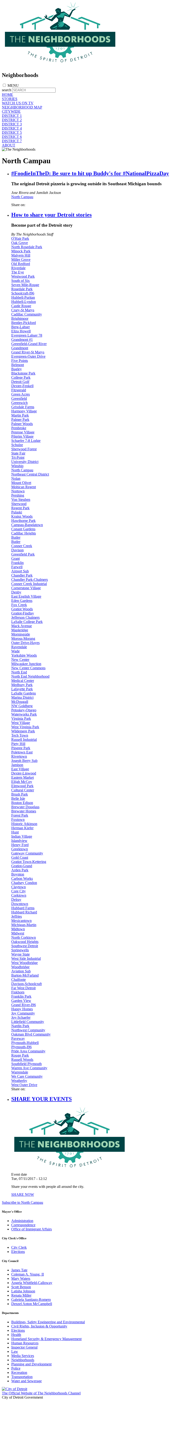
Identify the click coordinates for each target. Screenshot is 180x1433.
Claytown (18, 887)
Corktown (18, 895)
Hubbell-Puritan (23, 297)
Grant (15, 558)
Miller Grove (20, 260)
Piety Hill (18, 744)
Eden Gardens (21, 601)
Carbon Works (22, 878)
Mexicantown (21, 921)
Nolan (15, 478)
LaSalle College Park (27, 622)
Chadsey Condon (24, 883)
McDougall (19, 702)
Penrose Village (22, 432)
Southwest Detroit (24, 946)
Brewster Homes (23, 811)
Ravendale (19, 647)
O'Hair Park (20, 238)
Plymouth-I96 (21, 1047)
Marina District (22, 697)
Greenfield (19, 398)
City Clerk (19, 1247)
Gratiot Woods (22, 609)
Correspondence (23, 1225)
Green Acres (20, 394)
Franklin (17, 563)
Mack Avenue (21, 626)
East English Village (26, 596)
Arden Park (19, 870)
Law (14, 1351)
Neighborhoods (22, 1360)
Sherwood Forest (24, 449)
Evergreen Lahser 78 (26, 335)
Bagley (16, 369)
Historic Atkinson (24, 824)
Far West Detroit (23, 988)
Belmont (17, 365)
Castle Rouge (21, 306)
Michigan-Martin (23, 925)
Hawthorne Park (23, 521)
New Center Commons (28, 668)
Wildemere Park (23, 731)
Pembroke (18, 428)
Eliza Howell (21, 331)
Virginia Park (21, 718)
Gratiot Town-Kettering (28, 862)
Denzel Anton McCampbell (31, 1304)
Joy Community (23, 1013)
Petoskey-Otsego (23, 710)
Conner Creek (21, 546)
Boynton (17, 874)
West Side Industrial (26, 958)
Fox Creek (19, 605)
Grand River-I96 (23, 1005)
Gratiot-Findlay (22, 613)
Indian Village (21, 836)
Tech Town (19, 735)
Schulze (17, 445)
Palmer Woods (22, 424)
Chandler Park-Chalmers (29, 580)
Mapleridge (19, 630)
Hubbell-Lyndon (23, 302)
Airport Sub (20, 571)
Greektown (19, 849)
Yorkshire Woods (24, 655)
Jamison (17, 765)
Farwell (16, 567)
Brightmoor (19, 318)
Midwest (17, 933)
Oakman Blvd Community (31, 1034)
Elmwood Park (22, 786)
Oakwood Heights (24, 942)
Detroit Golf (20, 382)
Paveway (18, 1038)
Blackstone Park (23, 373)
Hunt (15, 832)
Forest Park (19, 815)
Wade (15, 651)
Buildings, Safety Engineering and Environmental (48, 1322)
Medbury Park (22, 685)
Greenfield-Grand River (29, 344)
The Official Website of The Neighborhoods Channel (41, 1393)
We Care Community (27, 1076)
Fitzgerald (18, 390)
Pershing (17, 495)
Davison (17, 550)
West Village (20, 723)
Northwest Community (28, 1030)
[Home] (60, 65)
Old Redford (20, 264)
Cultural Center (22, 790)
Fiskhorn (17, 992)
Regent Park (20, 508)
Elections (18, 1252)
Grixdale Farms (22, 407)
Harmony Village (24, 411)
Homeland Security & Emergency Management (46, 1339)
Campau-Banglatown (27, 525)
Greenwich (19, 403)
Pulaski (16, 512)
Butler (15, 537)
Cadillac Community (26, 314)
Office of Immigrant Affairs (31, 1229)
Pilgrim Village (22, 436)
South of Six (20, 281)
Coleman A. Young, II (27, 1274)
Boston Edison (22, 803)
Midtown (18, 929)
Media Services (22, 1356)
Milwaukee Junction (26, 664)
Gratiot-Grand (21, 866)
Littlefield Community (27, 1022)
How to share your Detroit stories (51, 215)
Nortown (18, 491)
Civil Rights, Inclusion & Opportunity (39, 1326)
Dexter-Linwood (23, 773)
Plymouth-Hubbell (25, 1043)
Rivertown (19, 756)
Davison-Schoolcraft (26, 984)
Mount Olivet (21, 483)
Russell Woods (22, 1060)
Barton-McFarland (25, 975)
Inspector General (24, 1347)
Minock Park (20, 251)
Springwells (20, 950)
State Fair (18, 453)
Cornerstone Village (26, 588)
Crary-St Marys (22, 310)
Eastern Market (22, 777)
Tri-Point (17, 457)
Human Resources (24, 1343)
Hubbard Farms (22, 908)
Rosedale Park (22, 289)
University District (24, 462)
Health (16, 1335)
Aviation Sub (21, 971)
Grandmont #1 (22, 340)
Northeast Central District (30, 474)
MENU (13, 85)
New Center (20, 660)
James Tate (19, 1270)
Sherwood (18, 504)
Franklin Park (21, 996)
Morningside (20, 634)
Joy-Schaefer (20, 1017)
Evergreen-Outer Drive (28, 356)
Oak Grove (19, 243)
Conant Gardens (23, 529)
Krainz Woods (22, 516)
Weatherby (19, 1081)
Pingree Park (20, 748)
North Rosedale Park (26, 247)
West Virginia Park (25, 727)
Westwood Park (23, 276)
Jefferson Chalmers (25, 617)
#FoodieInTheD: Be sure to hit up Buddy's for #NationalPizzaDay (90, 173)
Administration (22, 1221)
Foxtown (18, 820)
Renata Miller (21, 1295)
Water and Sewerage (26, 1381)
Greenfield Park (23, 554)
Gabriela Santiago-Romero (31, 1300)
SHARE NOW (22, 1195)
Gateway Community (27, 853)
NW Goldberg (22, 706)
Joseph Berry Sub (24, 761)
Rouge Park (20, 1055)
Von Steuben (20, 500)
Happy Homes (22, 1009)
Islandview (19, 841)
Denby (16, 592)
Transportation (22, 1377)
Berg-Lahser (20, 327)
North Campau (22, 197)
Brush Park (19, 794)
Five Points (19, 361)
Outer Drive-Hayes (25, 643)
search (6, 90)
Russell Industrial (24, 740)
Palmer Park (20, 420)
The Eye (17, 272)
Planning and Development (31, 1364)
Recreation (19, 1373)
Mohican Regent (23, 487)
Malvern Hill (20, 255)
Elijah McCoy (21, 782)
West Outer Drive (24, 1085)
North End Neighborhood (30, 676)
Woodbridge (20, 967)
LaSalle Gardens (23, 693)
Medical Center (22, 681)
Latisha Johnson (23, 1291)
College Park (20, 377)
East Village (20, 769)
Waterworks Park (24, 714)
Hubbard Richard (24, 912)
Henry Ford (20, 845)
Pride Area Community (28, 1051)
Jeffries (16, 916)
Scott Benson (21, 1287)
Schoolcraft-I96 (22, 293)
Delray (16, 900)
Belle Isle (18, 798)
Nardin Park (20, 1026)
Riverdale (18, 268)
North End (19, 672)
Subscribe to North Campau (22, 1202)
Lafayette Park (22, 689)
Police (15, 1368)
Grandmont (19, 348)
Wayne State (20, 954)
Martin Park (20, 415)
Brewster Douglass (25, 807)
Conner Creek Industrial (29, 584)
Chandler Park (22, 575)
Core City (18, 891)
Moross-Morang (23, 638)
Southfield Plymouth (26, 1064)
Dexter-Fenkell (22, 386)
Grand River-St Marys (27, 352)
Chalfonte (18, 980)
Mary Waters (20, 1278)
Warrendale (19, 1072)
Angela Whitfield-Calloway (31, 1283)
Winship (17, 466)
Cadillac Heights (23, 533)
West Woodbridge (24, 963)
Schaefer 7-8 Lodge (26, 441)
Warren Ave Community (29, 1068)
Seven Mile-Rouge (25, 285)
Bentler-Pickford (23, 323)
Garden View (21, 1001)
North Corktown (23, 937)
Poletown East (22, 752)
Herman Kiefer (22, 828)
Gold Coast (19, 857)
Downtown (19, 904)
